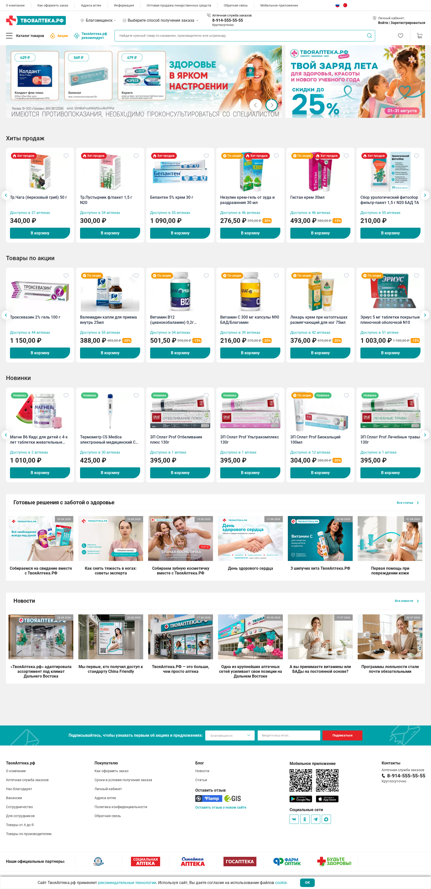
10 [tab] (162, 112)
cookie (281, 882)
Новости (202, 771)
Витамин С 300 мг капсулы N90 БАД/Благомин (249, 320)
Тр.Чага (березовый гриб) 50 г (38, 197)
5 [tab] (142, 112)
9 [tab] (158, 112)
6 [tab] (146, 112)
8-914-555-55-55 (227, 20)
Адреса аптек (91, 5)
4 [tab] (138, 112)
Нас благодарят (19, 789)
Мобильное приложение (279, 5)
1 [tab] (126, 112)
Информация (124, 5)
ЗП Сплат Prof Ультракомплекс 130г (249, 440)
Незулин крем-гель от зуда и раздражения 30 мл (247, 200)
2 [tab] (130, 112)
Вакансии (14, 798)
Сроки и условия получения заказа (123, 780)
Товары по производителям (28, 834)
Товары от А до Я (20, 825)
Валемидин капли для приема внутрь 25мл (108, 320)
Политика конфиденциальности (121, 807)
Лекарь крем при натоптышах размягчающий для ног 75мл (318, 320)
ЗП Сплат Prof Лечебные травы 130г (390, 440)
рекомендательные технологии (127, 882)
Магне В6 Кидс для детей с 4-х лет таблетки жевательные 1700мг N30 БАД (39, 440)
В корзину (40, 233)
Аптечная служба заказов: (232, 15)
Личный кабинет (108, 789)
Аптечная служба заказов (27, 780)
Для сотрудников (20, 816)
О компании (15, 5)
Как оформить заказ (52, 5)
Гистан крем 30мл (307, 197)
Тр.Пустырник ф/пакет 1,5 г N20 (106, 200)
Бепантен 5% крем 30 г (171, 197)
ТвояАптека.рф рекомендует (94, 36)
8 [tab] (154, 112)
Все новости (404, 601)
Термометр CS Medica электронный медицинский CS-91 (109, 440)
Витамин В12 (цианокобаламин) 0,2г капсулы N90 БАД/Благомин (177, 320)
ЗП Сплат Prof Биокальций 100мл (315, 440)
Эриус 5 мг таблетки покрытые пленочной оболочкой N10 (390, 320)
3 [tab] (134, 112)
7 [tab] (150, 112)
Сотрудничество (19, 807)
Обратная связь (236, 5)
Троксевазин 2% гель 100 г (35, 317)
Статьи (201, 780)
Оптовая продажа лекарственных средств (179, 5)
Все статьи (405, 503)
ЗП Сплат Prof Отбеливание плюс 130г (176, 440)
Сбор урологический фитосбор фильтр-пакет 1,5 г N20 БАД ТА (389, 200)
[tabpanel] (144, 81)
